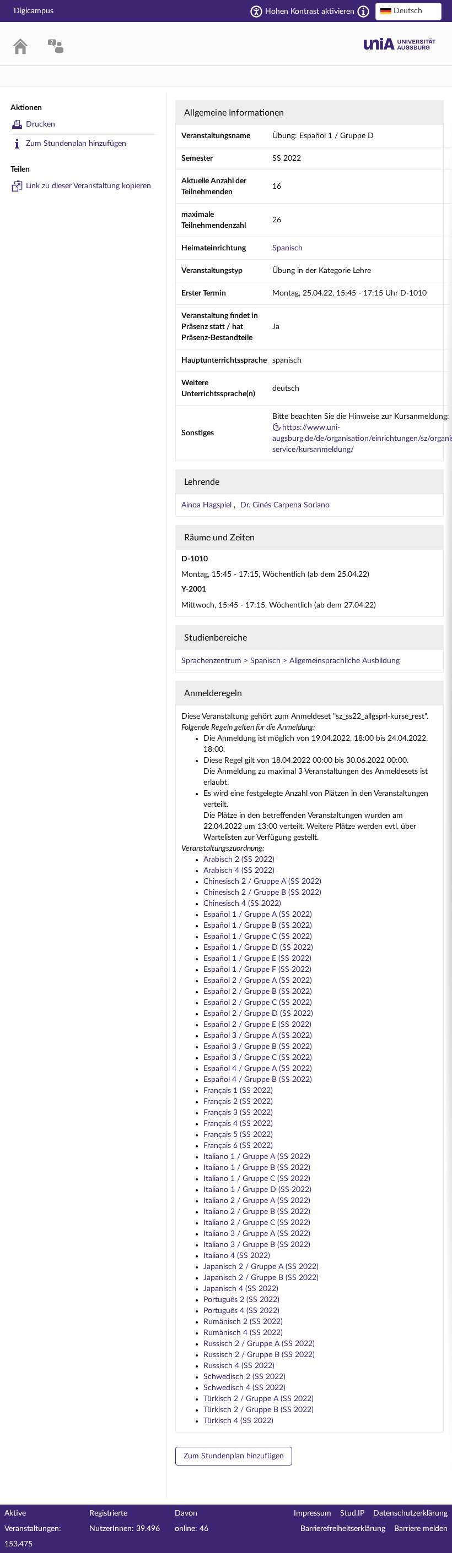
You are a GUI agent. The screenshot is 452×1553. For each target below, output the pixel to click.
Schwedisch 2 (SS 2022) (244, 1377)
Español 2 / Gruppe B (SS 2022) (257, 992)
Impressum (312, 1513)
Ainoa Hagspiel (207, 505)
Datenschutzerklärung (410, 1513)
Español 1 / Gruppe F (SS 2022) (257, 970)
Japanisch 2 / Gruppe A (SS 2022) (261, 1267)
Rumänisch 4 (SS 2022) (243, 1333)
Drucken (40, 124)
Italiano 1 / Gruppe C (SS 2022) (256, 1179)
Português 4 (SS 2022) (241, 1311)
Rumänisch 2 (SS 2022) (243, 1322)
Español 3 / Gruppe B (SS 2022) (257, 1047)
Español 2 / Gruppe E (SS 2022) (257, 1025)
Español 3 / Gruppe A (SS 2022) (257, 1036)
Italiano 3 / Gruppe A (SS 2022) (256, 1234)
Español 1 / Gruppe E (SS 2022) (257, 959)
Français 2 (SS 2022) (238, 1102)
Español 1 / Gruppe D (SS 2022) (258, 948)
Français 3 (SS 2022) (238, 1113)
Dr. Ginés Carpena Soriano (285, 505)
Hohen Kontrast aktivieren (309, 11)
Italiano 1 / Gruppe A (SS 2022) (256, 1157)
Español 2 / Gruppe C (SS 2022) (257, 1003)
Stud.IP (352, 1513)
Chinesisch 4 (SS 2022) (242, 903)
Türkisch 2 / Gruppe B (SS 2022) (258, 1410)
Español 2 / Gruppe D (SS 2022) (258, 1014)
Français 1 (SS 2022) (238, 1091)
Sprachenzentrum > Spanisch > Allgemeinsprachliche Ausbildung (290, 661)
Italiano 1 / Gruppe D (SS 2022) (257, 1190)
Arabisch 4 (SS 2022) (239, 870)
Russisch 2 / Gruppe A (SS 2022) (259, 1344)
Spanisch (287, 248)
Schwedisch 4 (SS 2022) (244, 1388)
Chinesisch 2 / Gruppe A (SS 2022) (262, 881)
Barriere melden (421, 1529)
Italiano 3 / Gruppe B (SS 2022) (256, 1245)
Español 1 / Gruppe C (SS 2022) (257, 936)
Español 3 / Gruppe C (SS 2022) (257, 1058)
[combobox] (408, 11)
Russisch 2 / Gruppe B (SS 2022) (259, 1355)
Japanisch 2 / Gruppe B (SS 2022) (261, 1278)
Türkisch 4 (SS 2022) (238, 1421)
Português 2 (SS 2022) (241, 1300)
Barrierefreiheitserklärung (342, 1529)
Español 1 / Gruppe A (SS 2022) (257, 914)
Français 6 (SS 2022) (238, 1146)
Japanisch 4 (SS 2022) (240, 1289)
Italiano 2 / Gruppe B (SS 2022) (256, 1212)
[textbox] (408, 11)
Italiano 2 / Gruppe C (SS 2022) (256, 1223)
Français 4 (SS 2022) (238, 1124)
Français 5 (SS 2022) (238, 1135)
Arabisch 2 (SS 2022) (239, 859)
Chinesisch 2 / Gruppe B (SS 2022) (262, 892)
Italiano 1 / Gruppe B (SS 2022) (256, 1168)
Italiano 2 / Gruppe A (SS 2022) (256, 1201)
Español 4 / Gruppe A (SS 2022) (257, 1069)
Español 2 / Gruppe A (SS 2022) (257, 981)
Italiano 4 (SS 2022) (236, 1256)
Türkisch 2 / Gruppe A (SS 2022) (258, 1399)
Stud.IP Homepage (399, 43)
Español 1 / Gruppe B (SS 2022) (257, 925)
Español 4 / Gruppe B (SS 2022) (257, 1080)
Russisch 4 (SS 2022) (239, 1366)
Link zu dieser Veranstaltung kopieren (88, 186)
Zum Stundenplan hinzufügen (76, 143)
